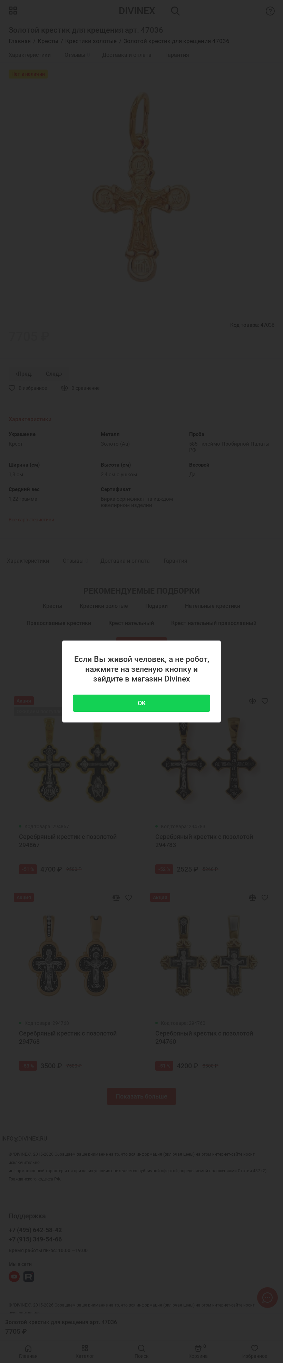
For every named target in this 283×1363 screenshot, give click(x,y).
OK (142, 703)
